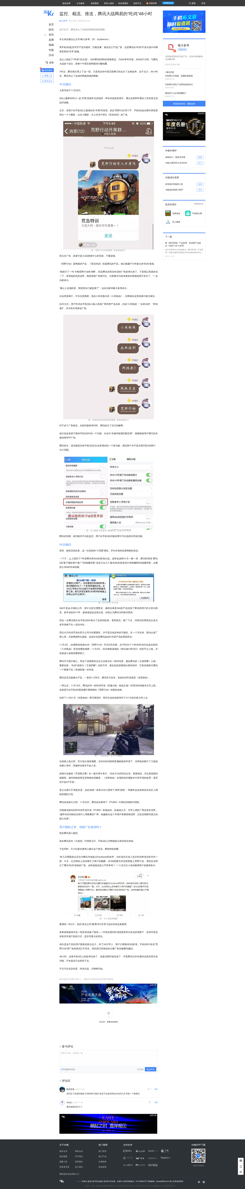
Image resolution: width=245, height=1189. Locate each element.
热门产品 (102, 1156)
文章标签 (102, 1161)
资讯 (51, 34)
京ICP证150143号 (143, 1185)
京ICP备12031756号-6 (126, 1185)
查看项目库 (198, 204)
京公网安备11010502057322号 (163, 1185)
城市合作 (63, 1151)
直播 (51, 39)
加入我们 (79, 1166)
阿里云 (85, 1181)
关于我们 (79, 1156)
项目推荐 (63, 1156)
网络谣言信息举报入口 (69, 1173)
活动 (51, 55)
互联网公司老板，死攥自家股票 (179, 75)
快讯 (51, 29)
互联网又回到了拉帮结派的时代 (179, 84)
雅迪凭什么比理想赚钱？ (176, 93)
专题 (51, 50)
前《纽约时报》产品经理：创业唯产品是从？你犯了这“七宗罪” (183, 244)
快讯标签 (102, 1166)
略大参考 (63, 20)
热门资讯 (102, 1151)
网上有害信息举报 (176, 1181)
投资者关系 (64, 1166)
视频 (51, 44)
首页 (51, 24)
